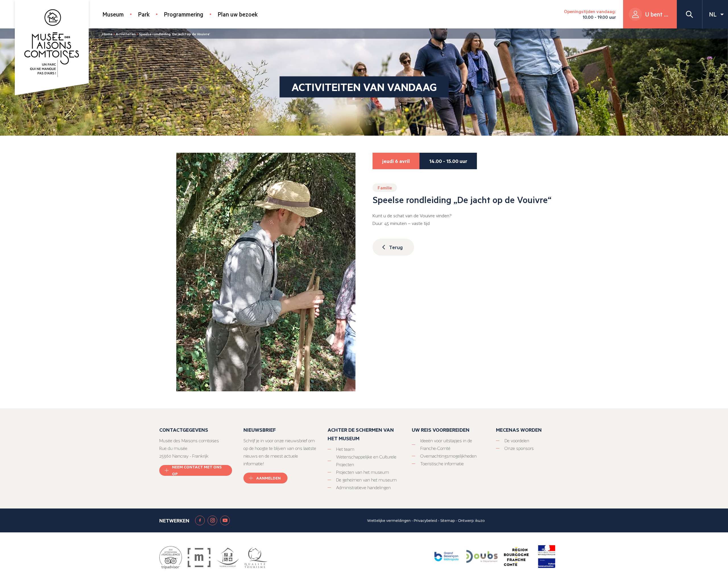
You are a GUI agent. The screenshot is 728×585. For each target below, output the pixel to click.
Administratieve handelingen (363, 487)
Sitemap (447, 520)
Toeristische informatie (442, 463)
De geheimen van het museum (366, 480)
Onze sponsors (519, 448)
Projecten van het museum (362, 472)
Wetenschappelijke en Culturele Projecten (366, 460)
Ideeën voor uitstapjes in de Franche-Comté (446, 444)
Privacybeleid (425, 520)
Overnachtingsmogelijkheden (448, 456)
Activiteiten (126, 34)
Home (107, 34)
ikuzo (480, 520)
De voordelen (516, 440)
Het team (345, 449)
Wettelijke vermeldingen (389, 520)
